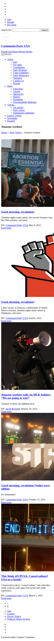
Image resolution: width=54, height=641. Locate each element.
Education (18, 89)
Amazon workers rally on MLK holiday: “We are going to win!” (26, 396)
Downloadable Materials (24, 102)
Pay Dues (11, 24)
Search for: (6, 30)
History (16, 97)
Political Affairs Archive (18, 619)
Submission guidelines (23, 113)
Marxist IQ (18, 94)
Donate (10, 22)
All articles (18, 107)
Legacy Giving (14, 115)
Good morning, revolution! (17, 211)
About (10, 59)
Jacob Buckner (13, 409)
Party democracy (21, 75)
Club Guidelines (21, 72)
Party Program (20, 70)
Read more (6, 228)
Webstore (17, 78)
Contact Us (18, 81)
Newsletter (12, 118)
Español (11, 121)
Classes (16, 91)
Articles (11, 105)
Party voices (19, 110)
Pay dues (17, 64)
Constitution (19, 67)
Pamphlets (18, 99)
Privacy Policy (14, 616)
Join (9, 19)
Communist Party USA (17, 225)
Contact (11, 613)
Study (10, 86)
